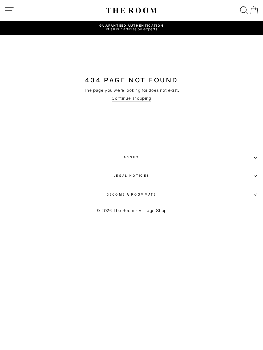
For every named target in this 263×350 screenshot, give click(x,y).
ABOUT (131, 157)
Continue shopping (131, 98)
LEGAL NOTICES (132, 175)
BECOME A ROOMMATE (131, 194)
